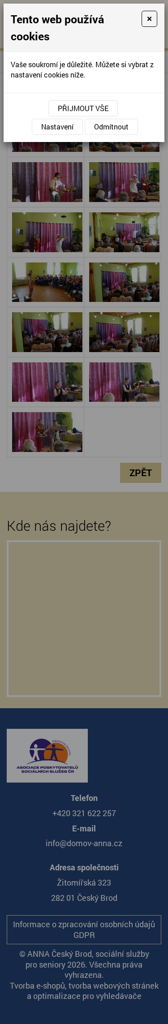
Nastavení (57, 126)
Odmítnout (111, 126)
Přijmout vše (83, 108)
